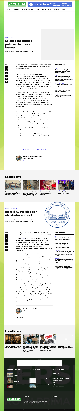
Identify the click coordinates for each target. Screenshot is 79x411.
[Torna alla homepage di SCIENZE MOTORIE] (34, 149)
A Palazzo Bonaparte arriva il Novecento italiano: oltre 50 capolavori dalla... (19, 380)
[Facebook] (6, 67)
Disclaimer (41, 409)
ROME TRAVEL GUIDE (28, 9)
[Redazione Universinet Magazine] (19, 158)
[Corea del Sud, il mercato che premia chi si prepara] (66, 184)
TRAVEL (37, 9)
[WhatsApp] (6, 73)
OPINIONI (9, 9)
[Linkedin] (6, 76)
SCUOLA (44, 9)
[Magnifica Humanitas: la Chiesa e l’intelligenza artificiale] (48, 184)
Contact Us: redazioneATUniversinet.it (65, 409)
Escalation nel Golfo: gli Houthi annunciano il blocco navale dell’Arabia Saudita (63, 71)
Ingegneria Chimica (40, 372)
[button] (70, 9)
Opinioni (56, 94)
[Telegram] (6, 79)
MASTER (63, 9)
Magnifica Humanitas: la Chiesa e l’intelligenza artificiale (46, 193)
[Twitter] (6, 70)
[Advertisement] (39, 20)
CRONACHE (16, 9)
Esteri (56, 68)
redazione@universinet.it (33, 405)
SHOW (49, 9)
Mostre (56, 75)
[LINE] (6, 82)
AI (22, 9)
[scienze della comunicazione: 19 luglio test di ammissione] (33, 386)
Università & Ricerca (9, 37)
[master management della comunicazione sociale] (33, 380)
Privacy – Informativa (48, 409)
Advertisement (55, 409)
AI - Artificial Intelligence (59, 83)
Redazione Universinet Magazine (25, 51)
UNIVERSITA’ (56, 9)
